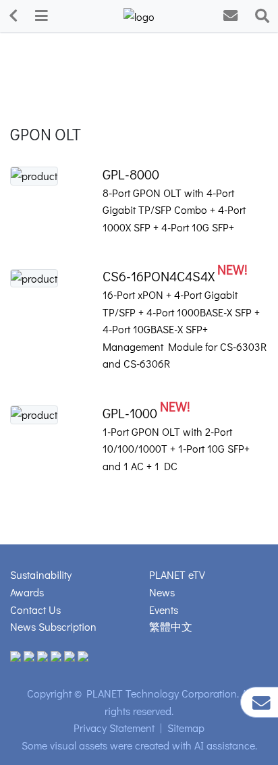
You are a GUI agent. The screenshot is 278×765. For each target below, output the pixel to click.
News (162, 592)
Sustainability (41, 574)
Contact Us (35, 609)
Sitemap (185, 727)
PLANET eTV (177, 574)
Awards (27, 592)
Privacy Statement (114, 727)
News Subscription (53, 626)
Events (163, 609)
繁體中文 (170, 626)
